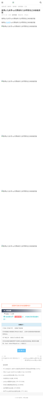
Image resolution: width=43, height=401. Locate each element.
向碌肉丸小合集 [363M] (10, 378)
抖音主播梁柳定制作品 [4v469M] (13, 385)
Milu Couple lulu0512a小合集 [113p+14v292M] (17, 372)
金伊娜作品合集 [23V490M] (11, 388)
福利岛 (21, 3)
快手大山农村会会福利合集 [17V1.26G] (15, 391)
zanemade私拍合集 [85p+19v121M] (13, 375)
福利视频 (20, 6)
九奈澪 (8, 22)
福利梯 (14, 6)
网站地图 (25, 397)
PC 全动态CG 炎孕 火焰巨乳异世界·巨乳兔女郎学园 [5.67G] (21, 369)
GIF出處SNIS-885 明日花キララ (11, 359)
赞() (22, 350)
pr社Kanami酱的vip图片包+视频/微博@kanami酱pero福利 (33, 359)
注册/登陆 (18, 317)
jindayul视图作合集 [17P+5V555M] (13, 381)
